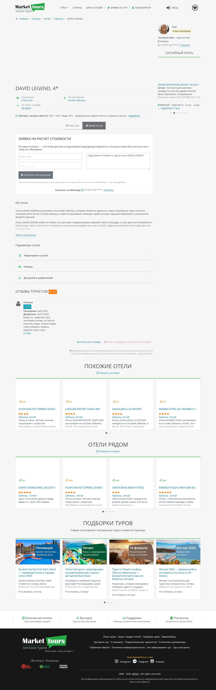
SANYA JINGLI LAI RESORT (127, 409)
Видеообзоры (169, 636)
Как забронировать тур (159, 647)
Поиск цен (73, 125)
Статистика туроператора (172, 642)
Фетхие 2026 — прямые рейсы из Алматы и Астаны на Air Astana (177, 573)
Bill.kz (135, 673)
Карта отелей (94, 7)
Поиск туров (109, 636)
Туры (63, 7)
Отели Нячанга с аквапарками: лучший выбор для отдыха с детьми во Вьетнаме (84, 573)
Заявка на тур (119, 7)
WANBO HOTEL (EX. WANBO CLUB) (179, 409)
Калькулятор (143, 7)
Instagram (125, 661)
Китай (71, 100)
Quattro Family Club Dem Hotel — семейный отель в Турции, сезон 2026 (37, 573)
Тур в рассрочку (181, 647)
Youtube (159, 661)
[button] (171, 113)
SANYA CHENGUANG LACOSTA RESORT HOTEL (46, 487)
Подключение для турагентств (141, 642)
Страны (77, 7)
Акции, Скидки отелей (129, 636)
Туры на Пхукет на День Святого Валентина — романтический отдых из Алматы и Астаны (127, 574)
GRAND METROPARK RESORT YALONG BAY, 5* (182, 84)
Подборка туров (151, 636)
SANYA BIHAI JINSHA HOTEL (128, 487)
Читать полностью (25, 234)
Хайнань (80, 100)
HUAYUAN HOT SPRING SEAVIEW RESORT (43, 409)
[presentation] (22, 52)
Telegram (143, 661)
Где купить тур (101, 642)
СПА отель (27, 100)
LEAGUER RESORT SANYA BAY (82, 409)
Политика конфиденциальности (128, 647)
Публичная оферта (100, 647)
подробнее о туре (170, 108)
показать (108, 189)
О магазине (117, 642)
